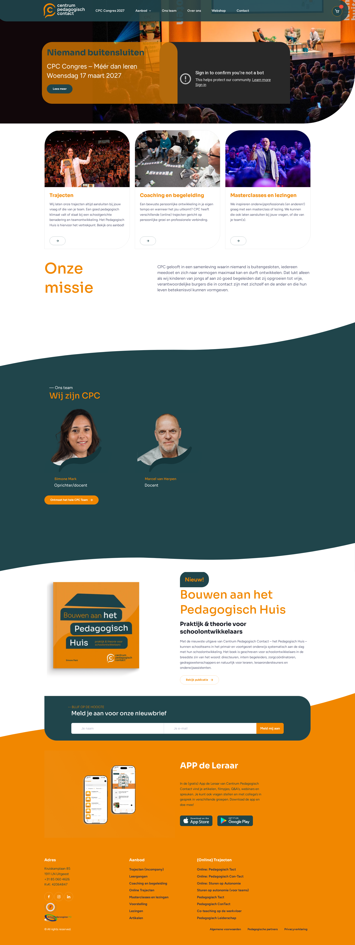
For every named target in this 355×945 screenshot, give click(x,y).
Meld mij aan (270, 728)
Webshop (219, 11)
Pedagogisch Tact (210, 897)
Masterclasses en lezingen (148, 897)
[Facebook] (48, 896)
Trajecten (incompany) (146, 869)
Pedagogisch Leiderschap (216, 918)
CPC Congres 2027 (110, 11)
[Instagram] (58, 896)
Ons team (169, 11)
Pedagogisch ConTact (213, 904)
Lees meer (60, 89)
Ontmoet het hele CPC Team (69, 500)
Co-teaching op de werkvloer (219, 911)
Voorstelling (138, 904)
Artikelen (136, 918)
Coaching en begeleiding (148, 883)
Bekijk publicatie (197, 680)
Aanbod (141, 11)
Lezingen (136, 911)
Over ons (194, 11)
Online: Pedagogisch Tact (216, 869)
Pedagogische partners (263, 929)
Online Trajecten (141, 890)
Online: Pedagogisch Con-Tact (220, 876)
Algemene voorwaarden (225, 929)
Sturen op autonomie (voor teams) (223, 890)
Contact (243, 11)
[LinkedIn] (68, 896)
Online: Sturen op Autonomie (219, 883)
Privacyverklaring (295, 929)
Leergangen (138, 876)
